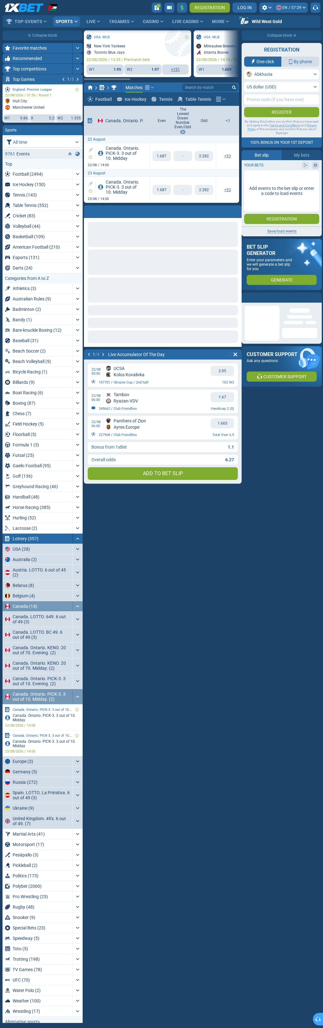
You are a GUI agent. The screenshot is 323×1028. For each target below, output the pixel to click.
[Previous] (63, 79)
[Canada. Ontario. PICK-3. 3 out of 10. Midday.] (114, 87)
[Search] (234, 87)
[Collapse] (77, 539)
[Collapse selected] (70, 154)
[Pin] (90, 150)
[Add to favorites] (77, 89)
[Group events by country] (77, 154)
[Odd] (204, 156)
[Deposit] (182, 8)
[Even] (161, 156)
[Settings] (266, 8)
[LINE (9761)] (90, 87)
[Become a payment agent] (169, 8)
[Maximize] (77, 48)
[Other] (149, 87)
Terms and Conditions (284, 125)
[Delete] (235, 210)
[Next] (77, 79)
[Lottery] (102, 87)
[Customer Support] (315, 8)
